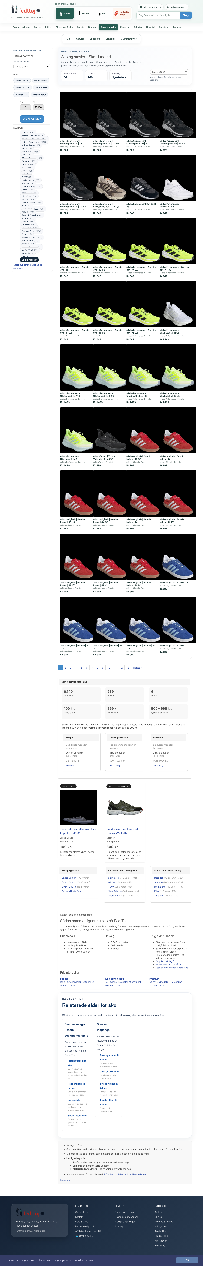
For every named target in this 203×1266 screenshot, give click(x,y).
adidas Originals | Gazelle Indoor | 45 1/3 (72, 520)
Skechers (29, 228)
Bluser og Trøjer (64, 27)
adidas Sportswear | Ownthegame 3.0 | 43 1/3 (172, 142)
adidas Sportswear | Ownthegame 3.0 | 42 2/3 (73, 205)
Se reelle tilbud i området (169, 964)
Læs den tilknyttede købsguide (172, 967)
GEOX (27, 177)
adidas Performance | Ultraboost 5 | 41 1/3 (170, 331)
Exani (27, 170)
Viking (27, 256)
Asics (27, 148)
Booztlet (158, 877)
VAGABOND (30, 250)
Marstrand (29, 193)
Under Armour (31, 247)
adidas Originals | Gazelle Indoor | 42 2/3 (72, 584)
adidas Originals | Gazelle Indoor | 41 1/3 (105, 584)
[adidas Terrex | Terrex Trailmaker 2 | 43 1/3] (111, 430)
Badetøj (177, 27)
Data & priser (82, 1221)
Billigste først (39, 94)
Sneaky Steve (31, 231)
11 (115, 667)
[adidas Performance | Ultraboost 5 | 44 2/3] (111, 367)
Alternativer (161, 1240)
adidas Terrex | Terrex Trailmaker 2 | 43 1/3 (104, 457)
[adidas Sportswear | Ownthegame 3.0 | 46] (78, 115)
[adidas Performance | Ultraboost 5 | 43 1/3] (144, 367)
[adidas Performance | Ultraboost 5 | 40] (78, 430)
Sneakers (95, 38)
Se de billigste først (72, 891)
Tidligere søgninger (125, 1221)
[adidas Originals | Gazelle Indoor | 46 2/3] (144, 430)
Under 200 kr (22, 80)
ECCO (27, 167)
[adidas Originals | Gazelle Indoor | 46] (178, 430)
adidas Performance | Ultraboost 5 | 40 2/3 (170, 394)
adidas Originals (32, 135)
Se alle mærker (29, 259)
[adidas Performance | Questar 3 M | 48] (78, 241)
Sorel (27, 234)
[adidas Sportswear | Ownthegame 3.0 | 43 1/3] (178, 115)
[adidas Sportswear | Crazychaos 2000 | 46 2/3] (111, 178)
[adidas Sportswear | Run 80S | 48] (144, 178)
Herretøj (150, 27)
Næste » (137, 667)
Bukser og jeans (21, 27)
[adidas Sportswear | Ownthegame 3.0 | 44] (144, 115)
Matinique (29, 196)
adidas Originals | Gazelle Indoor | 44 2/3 (105, 520)
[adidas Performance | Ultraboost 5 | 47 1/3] (78, 367)
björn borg (30, 151)
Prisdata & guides (164, 1221)
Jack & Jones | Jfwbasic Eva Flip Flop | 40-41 (78, 831)
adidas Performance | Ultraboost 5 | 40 (70, 457)
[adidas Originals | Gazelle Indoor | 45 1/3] (78, 493)
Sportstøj (164, 27)
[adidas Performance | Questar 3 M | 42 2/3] (144, 304)
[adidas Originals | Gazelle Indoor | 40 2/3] (144, 557)
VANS (27, 253)
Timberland (30, 240)
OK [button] (187, 1260)
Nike (26, 205)
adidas (28, 132)
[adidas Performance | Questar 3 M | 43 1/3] (111, 304)
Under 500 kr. (69, 877)
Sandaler (110, 38)
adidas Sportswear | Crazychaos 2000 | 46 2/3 (106, 205)
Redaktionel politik (84, 1226)
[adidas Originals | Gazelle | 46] (178, 557)
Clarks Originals (32, 158)
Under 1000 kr (23, 87)
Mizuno (28, 199)
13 (128, 667)
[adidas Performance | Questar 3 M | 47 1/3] (111, 241)
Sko (68, 38)
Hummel (28, 183)
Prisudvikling (161, 1236)
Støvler (80, 38)
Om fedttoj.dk (82, 1212)
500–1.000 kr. (69, 882)
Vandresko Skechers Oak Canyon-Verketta (122, 831)
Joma (27, 190)
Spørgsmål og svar (124, 1212)
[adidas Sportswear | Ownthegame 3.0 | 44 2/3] (111, 115)
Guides (158, 1216)
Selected (28, 224)
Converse (29, 161)
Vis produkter (32, 119)
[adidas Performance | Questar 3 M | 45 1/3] (178, 241)
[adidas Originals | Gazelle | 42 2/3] (144, 620)
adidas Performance (34, 139)
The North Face (32, 237)
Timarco (158, 895)
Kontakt (79, 1216)
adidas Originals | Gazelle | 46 (174, 582)
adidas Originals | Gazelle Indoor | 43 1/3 (172, 520)
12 (121, 667)
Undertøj (125, 27)
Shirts (37, 27)
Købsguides (161, 1226)
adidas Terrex (31, 145)
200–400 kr (41, 87)
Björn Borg (159, 886)
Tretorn (28, 244)
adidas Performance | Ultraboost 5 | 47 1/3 (70, 394)
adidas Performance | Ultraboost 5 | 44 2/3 (103, 394)
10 (109, 667)
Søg (186, 15)
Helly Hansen (30, 180)
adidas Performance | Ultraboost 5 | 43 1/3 (136, 394)
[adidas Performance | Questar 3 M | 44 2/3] (78, 304)
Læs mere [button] (90, 1260)
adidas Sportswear (34, 142)
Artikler (158, 1212)
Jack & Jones (31, 186)
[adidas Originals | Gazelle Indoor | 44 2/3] (111, 493)
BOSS (27, 155)
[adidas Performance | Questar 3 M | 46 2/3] (144, 241)
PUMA (28, 212)
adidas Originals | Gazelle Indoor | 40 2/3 (138, 584)
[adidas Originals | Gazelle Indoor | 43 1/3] (178, 493)
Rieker (27, 221)
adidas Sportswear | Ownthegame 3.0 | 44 (137, 142)
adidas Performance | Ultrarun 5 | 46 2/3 (170, 205)
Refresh (28, 218)
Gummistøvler (129, 38)
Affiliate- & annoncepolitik (88, 1231)
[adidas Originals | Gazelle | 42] (178, 620)
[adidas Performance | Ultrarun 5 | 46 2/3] (178, 178)
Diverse (92, 27)
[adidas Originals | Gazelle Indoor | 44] (144, 493)
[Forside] (25, 9)
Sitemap (119, 1226)
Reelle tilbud (161, 1231)
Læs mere (65, 1180)
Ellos (156, 891)
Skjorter (138, 27)
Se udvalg (71, 765)
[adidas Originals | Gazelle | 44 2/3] (78, 620)
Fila (26, 174)
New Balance (31, 202)
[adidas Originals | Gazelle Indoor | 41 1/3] (111, 557)
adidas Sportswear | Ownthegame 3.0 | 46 (71, 142)
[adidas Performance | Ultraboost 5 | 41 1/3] (178, 304)
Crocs (28, 164)
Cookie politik (86, 1236)
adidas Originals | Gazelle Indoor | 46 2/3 (138, 457)
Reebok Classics (32, 215)
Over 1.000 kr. (69, 886)
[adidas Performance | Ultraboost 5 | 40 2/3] (178, 367)
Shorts (80, 27)
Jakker (48, 27)
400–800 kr (21, 94)
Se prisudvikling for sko (168, 961)
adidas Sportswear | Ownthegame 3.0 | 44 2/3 (106, 142)
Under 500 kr (40, 80)
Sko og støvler (108, 27)
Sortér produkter (21, 61)
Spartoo (158, 882)
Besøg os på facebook (126, 1216)
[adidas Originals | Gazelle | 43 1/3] (111, 620)
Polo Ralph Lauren (33, 209)
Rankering (160, 1245)
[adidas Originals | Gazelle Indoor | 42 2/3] (78, 557)
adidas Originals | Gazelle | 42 (174, 645)
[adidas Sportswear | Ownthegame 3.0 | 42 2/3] (78, 178)
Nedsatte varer (177, 7)
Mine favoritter (153, 7)
